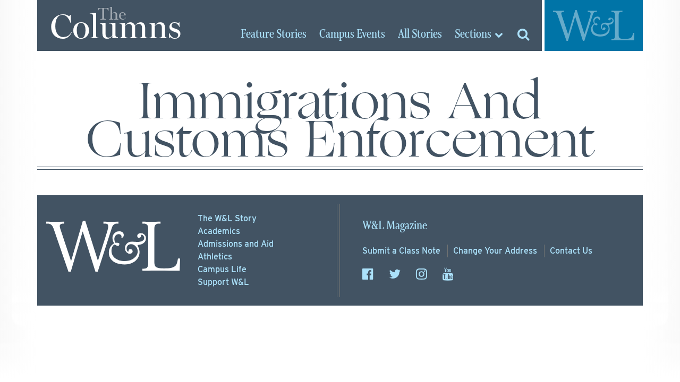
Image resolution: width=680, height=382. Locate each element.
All (420, 34)
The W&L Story (227, 218)
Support (223, 282)
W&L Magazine (394, 225)
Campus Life (222, 269)
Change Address (495, 251)
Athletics (215, 256)
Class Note (401, 251)
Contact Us (571, 251)
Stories (274, 34)
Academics (219, 231)
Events (352, 34)
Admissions (236, 244)
